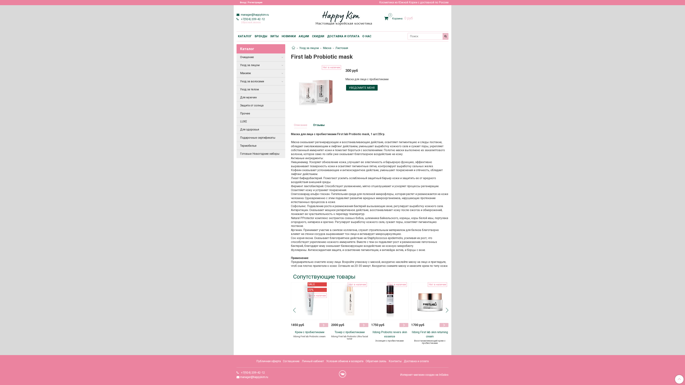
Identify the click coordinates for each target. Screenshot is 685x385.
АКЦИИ (304, 36)
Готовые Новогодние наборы (260, 153)
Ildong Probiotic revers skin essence (389, 334)
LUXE (243, 121)
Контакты (395, 361)
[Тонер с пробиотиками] (350, 301)
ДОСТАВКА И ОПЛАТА (343, 36)
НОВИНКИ (289, 36)
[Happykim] (342, 18)
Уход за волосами (252, 81)
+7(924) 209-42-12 (252, 19)
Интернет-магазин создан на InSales (424, 374)
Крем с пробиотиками (309, 332)
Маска (327, 48)
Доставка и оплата (416, 361)
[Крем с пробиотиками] (310, 301)
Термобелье (248, 145)
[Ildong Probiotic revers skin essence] (390, 301)
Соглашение (291, 361)
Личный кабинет (313, 361)
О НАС (367, 36)
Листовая (341, 48)
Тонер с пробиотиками (350, 332)
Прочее (245, 113)
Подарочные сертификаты (257, 137)
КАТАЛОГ (245, 36)
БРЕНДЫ (261, 36)
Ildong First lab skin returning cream (430, 334)
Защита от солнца (251, 105)
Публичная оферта (268, 361)
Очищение (247, 57)
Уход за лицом (309, 48)
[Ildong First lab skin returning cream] (430, 301)
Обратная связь (376, 361)
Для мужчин (248, 97)
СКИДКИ (318, 36)
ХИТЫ (274, 36)
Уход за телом (249, 89)
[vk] (342, 374)
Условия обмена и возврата (344, 361)
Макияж (245, 73)
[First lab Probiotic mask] (315, 89)
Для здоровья (249, 129)
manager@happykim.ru (254, 14)
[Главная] (293, 48)
